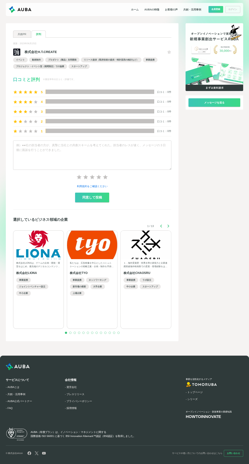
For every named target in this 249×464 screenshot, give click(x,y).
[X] (36, 453)
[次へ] (168, 226)
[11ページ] (110, 333)
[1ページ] (66, 333)
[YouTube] (44, 453)
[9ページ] (101, 333)
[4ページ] (79, 333)
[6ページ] (88, 333)
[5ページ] (83, 333)
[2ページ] (70, 333)
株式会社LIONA (26, 272)
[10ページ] (105, 333)
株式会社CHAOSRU (137, 272)
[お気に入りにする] (169, 52)
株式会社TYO (78, 272)
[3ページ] (75, 333)
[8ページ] (97, 333)
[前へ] (161, 226)
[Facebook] (29, 453)
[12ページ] (114, 333)
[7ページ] (92, 333)
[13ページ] (118, 333)
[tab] (22, 34)
